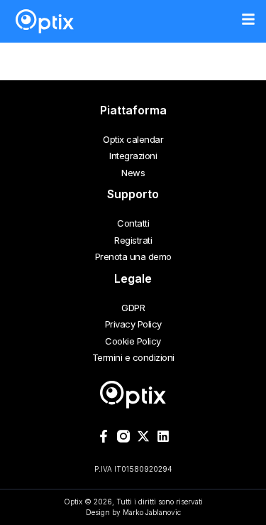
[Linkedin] (163, 436)
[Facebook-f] (103, 436)
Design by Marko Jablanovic (133, 512)
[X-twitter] (143, 436)
